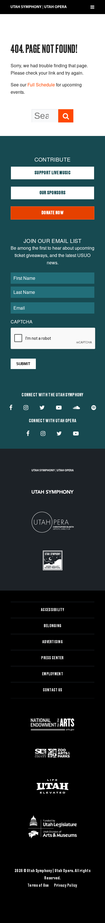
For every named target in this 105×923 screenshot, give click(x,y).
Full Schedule (41, 84)
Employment (52, 674)
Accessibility (52, 610)
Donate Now (52, 213)
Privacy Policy (66, 886)
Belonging (53, 626)
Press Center (52, 658)
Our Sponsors (52, 193)
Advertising (52, 642)
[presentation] (53, 339)
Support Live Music (52, 173)
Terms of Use (38, 886)
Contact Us (52, 690)
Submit (23, 364)
